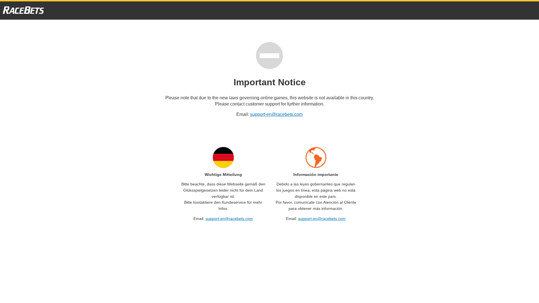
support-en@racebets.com (276, 114)
